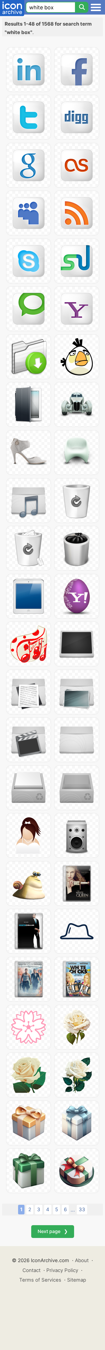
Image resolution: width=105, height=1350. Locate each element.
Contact (31, 1270)
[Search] (81, 7)
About (82, 1260)
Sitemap (76, 1280)
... (73, 1210)
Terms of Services (40, 1280)
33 (82, 1209)
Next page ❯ (53, 1231)
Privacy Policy (62, 1270)
